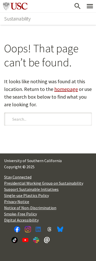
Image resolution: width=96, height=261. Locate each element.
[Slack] (36, 240)
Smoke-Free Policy (20, 213)
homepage (66, 89)
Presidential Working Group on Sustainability (43, 183)
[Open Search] (77, 6)
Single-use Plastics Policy (26, 195)
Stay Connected (17, 177)
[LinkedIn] (39, 229)
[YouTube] (25, 240)
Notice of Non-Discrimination (30, 207)
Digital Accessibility (21, 220)
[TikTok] (14, 240)
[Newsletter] (47, 240)
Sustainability (17, 18)
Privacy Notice (16, 201)
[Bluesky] (60, 229)
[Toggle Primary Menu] (90, 6)
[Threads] (49, 229)
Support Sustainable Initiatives (31, 189)
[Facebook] (17, 229)
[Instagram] (28, 229)
